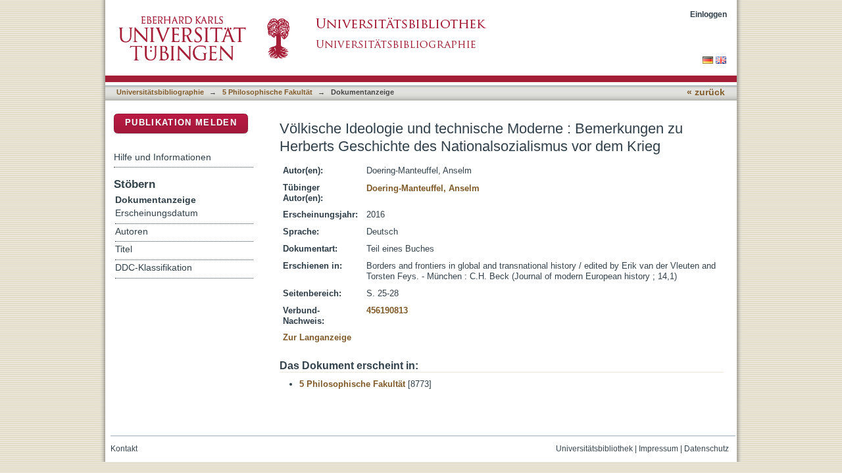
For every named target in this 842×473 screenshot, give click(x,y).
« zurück (706, 92)
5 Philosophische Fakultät (267, 92)
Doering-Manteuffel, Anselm (423, 188)
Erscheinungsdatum (156, 213)
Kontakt (124, 448)
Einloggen (708, 14)
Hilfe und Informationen (162, 157)
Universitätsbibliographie (160, 92)
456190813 (387, 310)
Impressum (658, 448)
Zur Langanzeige (317, 337)
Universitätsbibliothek (594, 448)
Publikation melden (181, 122)
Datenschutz (706, 448)
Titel (123, 249)
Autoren (131, 231)
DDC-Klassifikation (153, 268)
